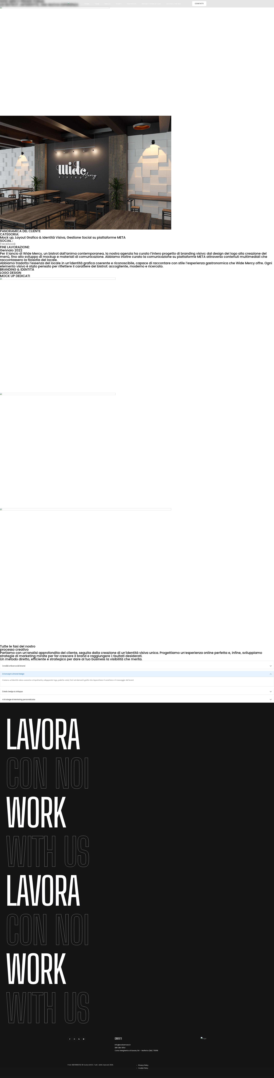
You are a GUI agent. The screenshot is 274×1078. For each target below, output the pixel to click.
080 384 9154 (120, 1048)
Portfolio (131, 4)
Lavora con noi (173, 4)
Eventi (119, 4)
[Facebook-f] (70, 1039)
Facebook (8, 244)
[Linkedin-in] (79, 1039)
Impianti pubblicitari (151, 4)
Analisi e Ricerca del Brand (13, 666)
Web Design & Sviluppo (12, 691)
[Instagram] (74, 1039)
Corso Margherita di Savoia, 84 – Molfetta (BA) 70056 (136, 1050)
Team (97, 4)
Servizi (107, 4)
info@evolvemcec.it (123, 1045)
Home (86, 4)
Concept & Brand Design (13, 674)
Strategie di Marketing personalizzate (18, 699)
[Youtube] (83, 1039)
